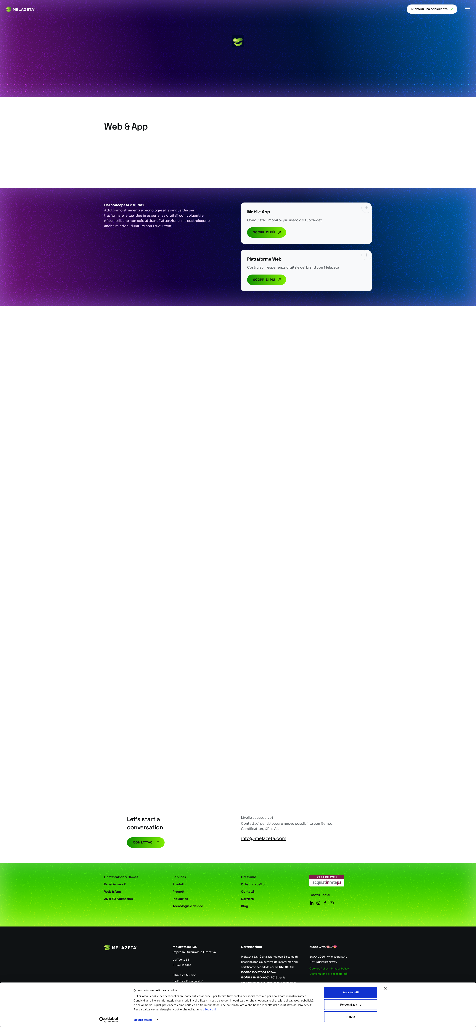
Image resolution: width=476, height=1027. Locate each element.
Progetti (179, 892)
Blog (244, 906)
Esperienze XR (115, 884)
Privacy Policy (340, 968)
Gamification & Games (121, 877)
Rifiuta (350, 1016)
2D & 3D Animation (118, 899)
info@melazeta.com (263, 838)
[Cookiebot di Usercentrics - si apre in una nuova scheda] (109, 1020)
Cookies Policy (319, 968)
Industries (180, 899)
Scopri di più (264, 232)
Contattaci (143, 842)
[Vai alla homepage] (20, 9)
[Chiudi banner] (385, 988)
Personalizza (348, 1004)
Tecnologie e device (188, 906)
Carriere (247, 899)
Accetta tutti (351, 992)
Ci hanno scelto (253, 884)
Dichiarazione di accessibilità (328, 973)
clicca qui (209, 1009)
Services (179, 877)
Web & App (112, 892)
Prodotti (179, 884)
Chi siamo (248, 877)
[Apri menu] (467, 9)
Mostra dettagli (143, 1019)
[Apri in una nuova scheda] (326, 880)
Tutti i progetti (350, 357)
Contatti (247, 892)
